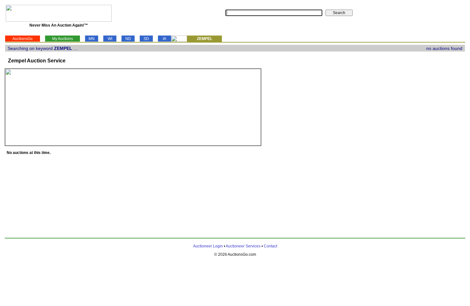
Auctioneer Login (208, 246)
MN (92, 38)
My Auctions (62, 38)
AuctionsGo (22, 38)
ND (128, 38)
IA (164, 38)
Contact (270, 246)
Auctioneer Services (243, 246)
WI (110, 38)
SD (146, 38)
